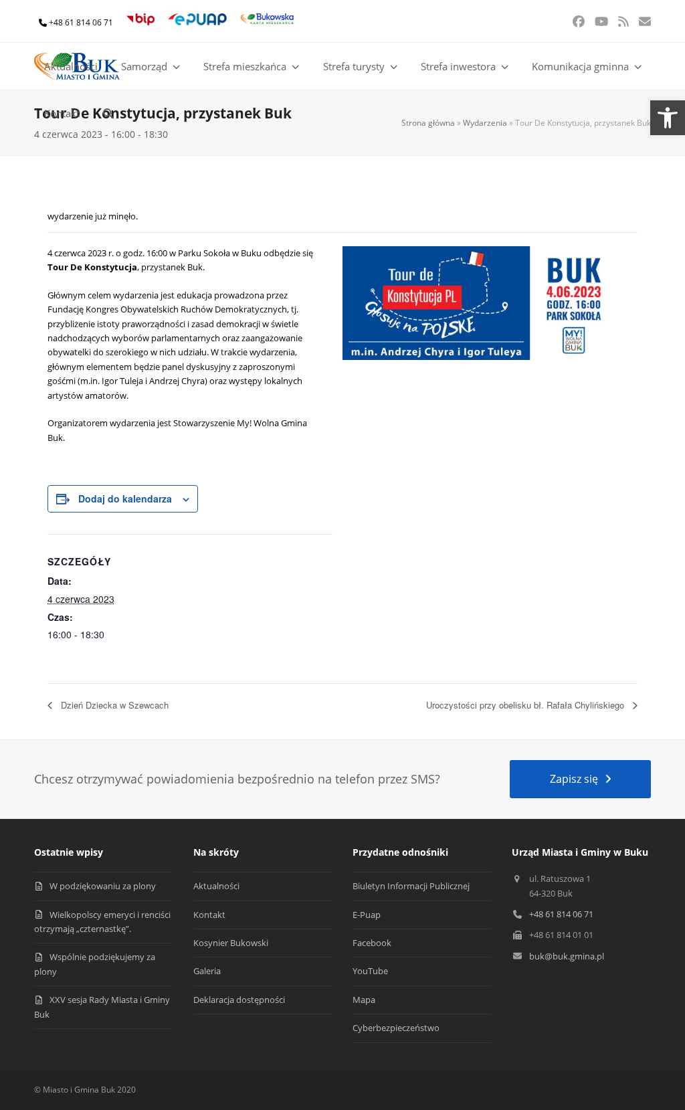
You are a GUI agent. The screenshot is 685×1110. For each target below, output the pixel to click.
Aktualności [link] (216, 886)
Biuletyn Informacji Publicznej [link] (411, 886)
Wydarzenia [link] (485, 122)
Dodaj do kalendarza (125, 498)
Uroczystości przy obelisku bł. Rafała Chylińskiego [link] (526, 705)
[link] (667, 117)
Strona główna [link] (428, 122)
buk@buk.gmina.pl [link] (566, 956)
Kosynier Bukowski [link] (230, 943)
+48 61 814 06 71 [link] (81, 22)
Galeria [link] (207, 971)
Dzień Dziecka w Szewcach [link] (113, 705)
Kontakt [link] (209, 915)
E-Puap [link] (367, 915)
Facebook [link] (372, 943)
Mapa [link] (364, 1000)
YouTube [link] (370, 971)
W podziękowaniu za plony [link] (103, 886)
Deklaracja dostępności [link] (239, 1000)
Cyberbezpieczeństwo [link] (396, 1028)
